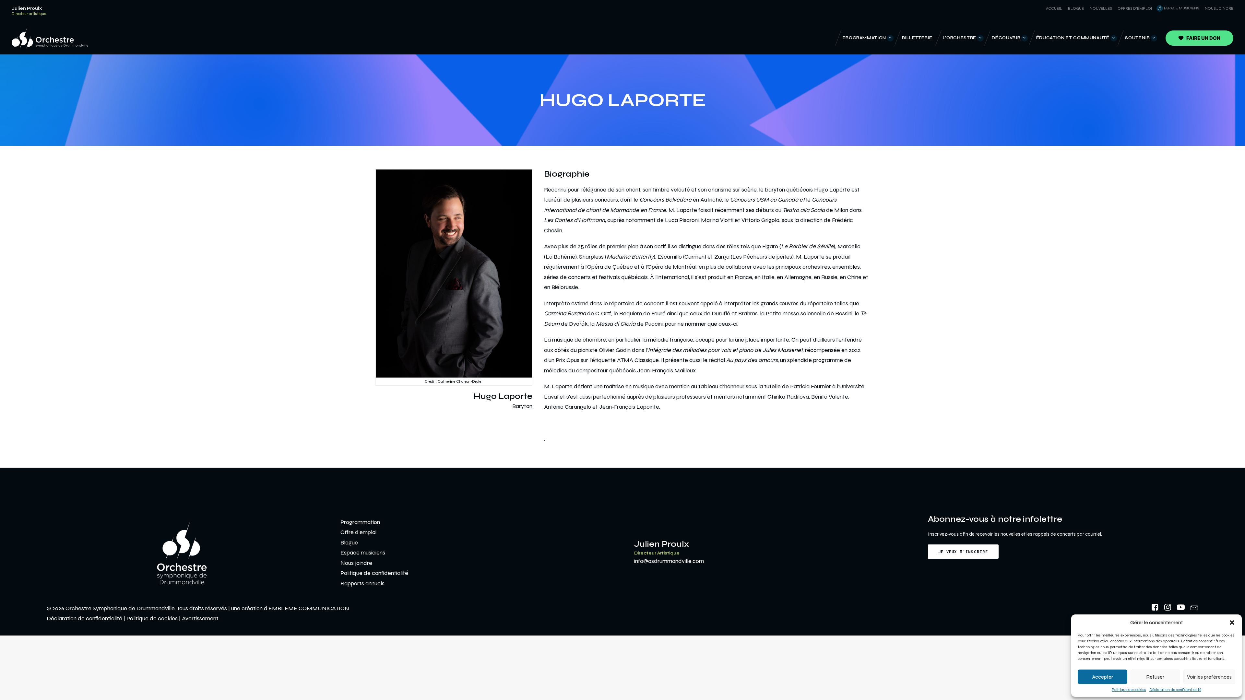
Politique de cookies (1129, 689)
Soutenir (1137, 38)
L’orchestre (959, 38)
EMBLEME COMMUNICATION (308, 608)
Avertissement (200, 618)
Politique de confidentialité (374, 573)
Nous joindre (1219, 8)
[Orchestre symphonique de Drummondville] (50, 38)
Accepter (1102, 677)
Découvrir (1006, 38)
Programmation (864, 38)
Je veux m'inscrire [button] (963, 551)
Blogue (1076, 8)
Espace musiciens (1181, 8)
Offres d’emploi (1135, 8)
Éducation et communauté (1072, 38)
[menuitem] (1052, 8)
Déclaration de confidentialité (1175, 689)
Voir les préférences (1209, 677)
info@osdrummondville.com (669, 561)
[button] (1232, 622)
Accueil (1054, 8)
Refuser (1155, 677)
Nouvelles (1101, 8)
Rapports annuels (362, 583)
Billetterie (917, 38)
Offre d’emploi (358, 532)
